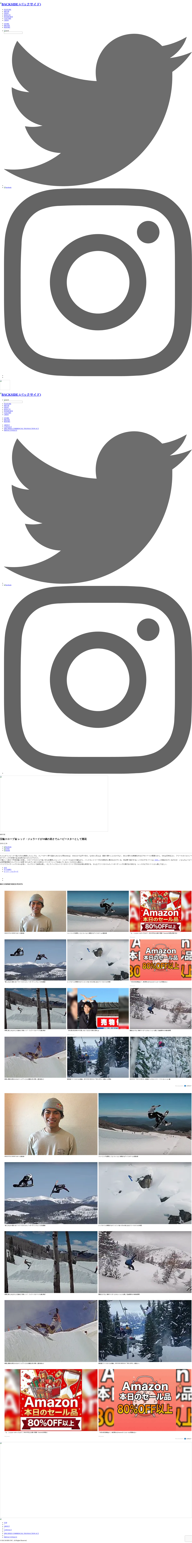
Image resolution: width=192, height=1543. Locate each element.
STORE (6, 24)
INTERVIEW (8, 17)
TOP (5, 1523)
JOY (5, 868)
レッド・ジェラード (11, 871)
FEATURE (7, 9)
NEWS (6, 13)
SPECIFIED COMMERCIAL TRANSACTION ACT (21, 428)
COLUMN (7, 18)
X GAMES (7, 869)
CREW (6, 20)
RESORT (7, 27)
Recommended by (179, 1085)
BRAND (7, 25)
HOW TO (7, 15)
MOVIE (6, 11)
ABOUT (7, 425)
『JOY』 (157, 860)
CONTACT (8, 427)
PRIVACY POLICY (10, 430)
